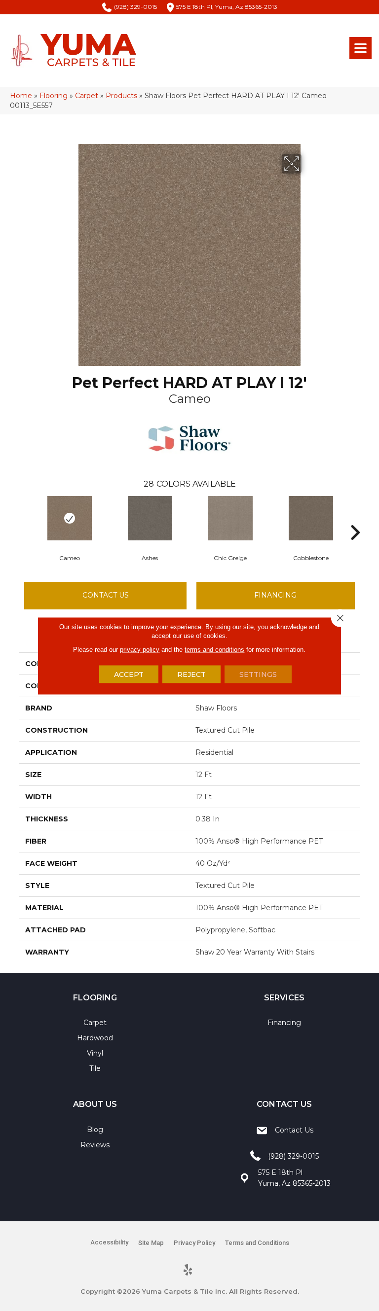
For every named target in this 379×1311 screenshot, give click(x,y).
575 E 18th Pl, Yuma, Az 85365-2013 (226, 6)
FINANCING (275, 595)
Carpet (86, 95)
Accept (129, 674)
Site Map (151, 1242)
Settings (258, 674)
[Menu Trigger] (360, 48)
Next (354, 518)
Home (21, 95)
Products (121, 95)
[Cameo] (69, 518)
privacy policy (139, 649)
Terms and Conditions (257, 1242)
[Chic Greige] (230, 518)
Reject (191, 674)
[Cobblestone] (310, 518)
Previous (24, 518)
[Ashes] (150, 518)
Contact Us (105, 595)
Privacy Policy (194, 1242)
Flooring (53, 95)
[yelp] (188, 1270)
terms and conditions (214, 649)
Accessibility (109, 1242)
